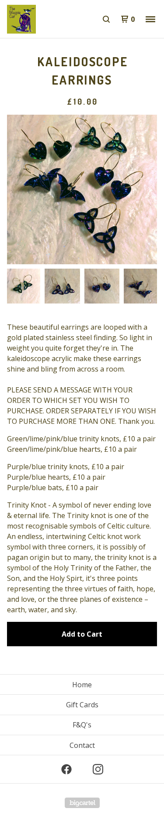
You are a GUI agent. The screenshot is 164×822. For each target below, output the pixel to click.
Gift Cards (82, 704)
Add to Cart (82, 634)
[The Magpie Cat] (44, 19)
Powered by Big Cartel (82, 803)
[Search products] (106, 19)
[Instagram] (98, 769)
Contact (82, 745)
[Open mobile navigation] (150, 19)
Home (82, 684)
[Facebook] (66, 769)
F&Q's (82, 725)
